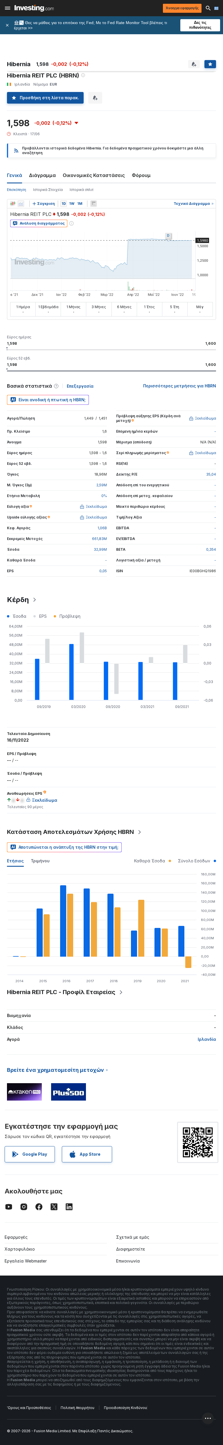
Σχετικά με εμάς (132, 1237)
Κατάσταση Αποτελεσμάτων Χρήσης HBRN (70, 831)
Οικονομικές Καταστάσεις (94, 175)
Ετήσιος (15, 860)
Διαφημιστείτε (130, 1249)
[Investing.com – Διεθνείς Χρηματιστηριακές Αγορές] (34, 8)
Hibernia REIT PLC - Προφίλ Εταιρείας (61, 992)
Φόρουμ (141, 175)
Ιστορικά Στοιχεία (48, 189)
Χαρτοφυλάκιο (20, 1249)
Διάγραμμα (42, 175)
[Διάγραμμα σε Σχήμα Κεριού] (13, 204)
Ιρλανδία (207, 1039)
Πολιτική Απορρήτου (77, 1408)
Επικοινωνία (128, 1260)
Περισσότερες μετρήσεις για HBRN (179, 385)
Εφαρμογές (16, 1237)
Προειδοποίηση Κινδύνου (125, 1408)
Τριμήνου (40, 860)
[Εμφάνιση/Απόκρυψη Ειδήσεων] (93, 204)
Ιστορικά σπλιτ (81, 189)
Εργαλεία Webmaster (26, 1260)
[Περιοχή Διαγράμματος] (21, 204)
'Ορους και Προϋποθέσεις (29, 1408)
